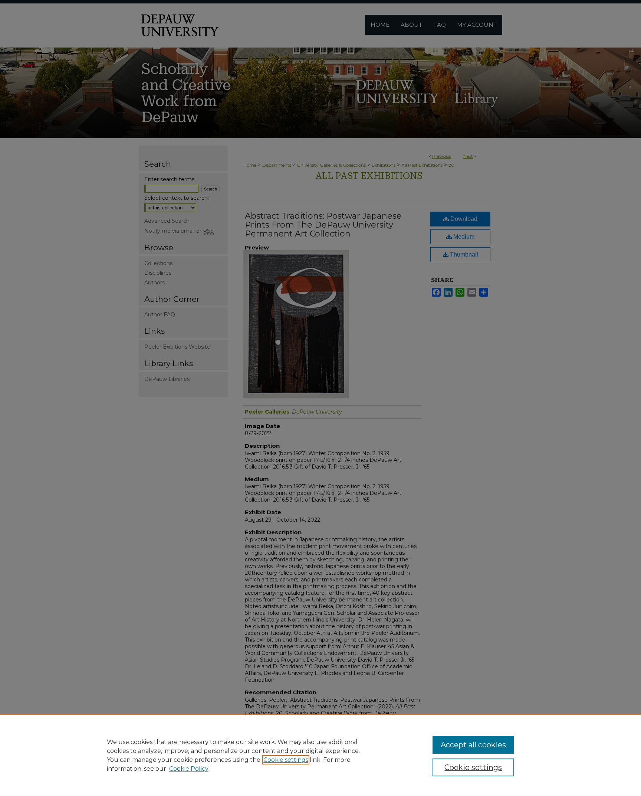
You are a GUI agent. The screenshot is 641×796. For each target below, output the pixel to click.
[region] (320, 755)
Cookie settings (285, 759)
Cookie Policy (188, 768)
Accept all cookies (473, 744)
